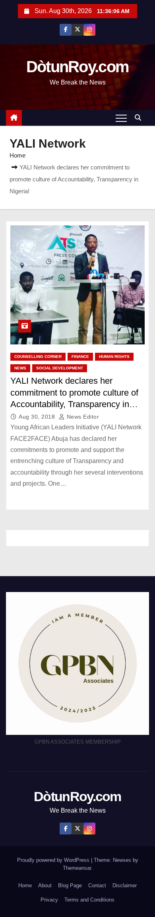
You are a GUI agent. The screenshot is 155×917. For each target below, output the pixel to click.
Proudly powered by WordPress (54, 860)
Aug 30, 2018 (38, 416)
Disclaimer (124, 885)
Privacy (49, 900)
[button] (140, 117)
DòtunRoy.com (77, 66)
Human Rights (114, 356)
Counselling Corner (38, 356)
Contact (97, 885)
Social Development (59, 368)
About (45, 885)
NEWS (20, 368)
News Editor (82, 416)
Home (17, 155)
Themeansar (77, 868)
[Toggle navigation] (121, 118)
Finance (80, 356)
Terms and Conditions (89, 900)
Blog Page (70, 885)
